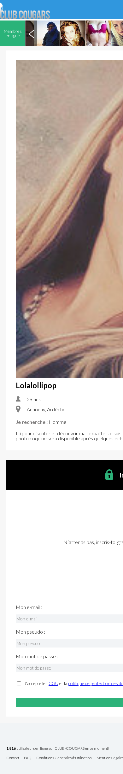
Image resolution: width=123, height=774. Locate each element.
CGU (53, 683)
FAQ (28, 758)
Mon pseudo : (30, 631)
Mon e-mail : (29, 607)
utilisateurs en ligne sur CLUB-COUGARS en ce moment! (57, 749)
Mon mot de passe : (37, 656)
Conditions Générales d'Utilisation (64, 758)
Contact (12, 758)
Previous (31, 33)
